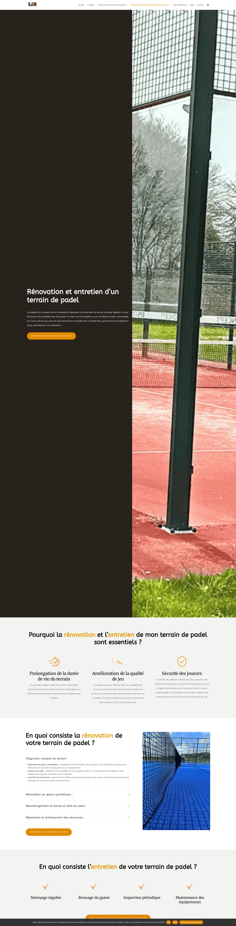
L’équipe (91, 5)
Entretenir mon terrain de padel (51, 336)
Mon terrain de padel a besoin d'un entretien (118, 918)
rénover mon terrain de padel (49, 832)
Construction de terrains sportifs (112, 5)
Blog (192, 5)
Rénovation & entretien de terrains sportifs (149, 5)
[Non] (233, 922)
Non (175, 922)
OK (168, 922)
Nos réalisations (180, 5)
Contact (200, 5)
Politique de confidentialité (191, 922)
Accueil (81, 5)
